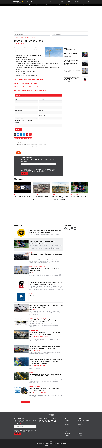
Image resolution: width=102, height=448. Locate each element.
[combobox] (32, 34)
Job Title (41, 110)
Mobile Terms (33, 171)
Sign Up (24, 173)
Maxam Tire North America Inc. (39, 392)
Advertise (43, 443)
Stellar (33, 309)
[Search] (85, 2)
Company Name (18, 110)
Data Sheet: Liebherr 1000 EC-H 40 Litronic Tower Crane (30, 87)
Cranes (33, 37)
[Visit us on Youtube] (52, 421)
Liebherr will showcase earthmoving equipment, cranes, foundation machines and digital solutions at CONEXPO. (44, 353)
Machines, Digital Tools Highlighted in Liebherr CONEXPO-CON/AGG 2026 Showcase (45, 347)
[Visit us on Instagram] (72, 228)
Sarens (33, 272)
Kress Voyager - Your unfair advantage (71, 54)
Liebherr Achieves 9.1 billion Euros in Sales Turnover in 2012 (41, 198)
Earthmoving (36, 194)
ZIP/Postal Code (43, 115)
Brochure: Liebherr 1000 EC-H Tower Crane (26, 83)
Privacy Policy (41, 171)
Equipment (17, 37)
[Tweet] (24, 134)
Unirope (34, 258)
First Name (17, 99)
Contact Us (37, 443)
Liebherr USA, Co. (20, 43)
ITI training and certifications (39, 365)
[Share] (18, 134)
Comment (17, 122)
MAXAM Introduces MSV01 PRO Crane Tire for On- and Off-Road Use (44, 389)
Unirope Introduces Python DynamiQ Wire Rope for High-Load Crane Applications (71, 62)
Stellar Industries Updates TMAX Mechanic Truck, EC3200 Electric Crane (46, 306)
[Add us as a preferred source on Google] (30, 134)
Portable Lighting (33, 330)
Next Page (25, 402)
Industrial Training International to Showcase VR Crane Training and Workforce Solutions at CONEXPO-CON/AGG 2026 (45, 361)
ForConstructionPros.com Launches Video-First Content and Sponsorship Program (45, 231)
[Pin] (27, 134)
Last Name (42, 99)
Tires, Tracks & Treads (34, 386)
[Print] (15, 134)
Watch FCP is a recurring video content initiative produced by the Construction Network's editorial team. (44, 235)
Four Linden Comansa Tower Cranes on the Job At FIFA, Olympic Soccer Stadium (60, 198)
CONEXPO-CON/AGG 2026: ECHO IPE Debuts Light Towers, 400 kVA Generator (44, 333)
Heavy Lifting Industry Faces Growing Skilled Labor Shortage (72, 69)
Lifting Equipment (26, 37)
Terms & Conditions (58, 443)
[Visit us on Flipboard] (55, 421)
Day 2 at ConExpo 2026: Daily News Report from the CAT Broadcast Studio (45, 321)
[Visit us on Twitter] (68, 228)
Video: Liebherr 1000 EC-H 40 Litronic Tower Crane (28, 79)
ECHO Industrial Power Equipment (40, 336)
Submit (18, 129)
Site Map (65, 443)
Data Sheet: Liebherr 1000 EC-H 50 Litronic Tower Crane (30, 90)
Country (17, 115)
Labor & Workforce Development (37, 266)
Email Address (24, 161)
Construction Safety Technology (37, 318)
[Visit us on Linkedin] (75, 228)
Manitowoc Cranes (36, 378)
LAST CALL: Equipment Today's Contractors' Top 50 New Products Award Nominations (72, 78)
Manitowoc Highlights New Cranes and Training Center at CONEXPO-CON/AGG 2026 (45, 375)
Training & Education (34, 357)
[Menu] (88, 2)
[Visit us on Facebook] (65, 228)
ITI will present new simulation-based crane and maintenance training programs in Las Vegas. (44, 367)
